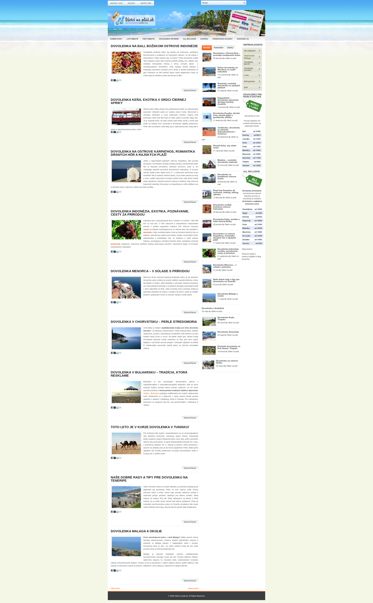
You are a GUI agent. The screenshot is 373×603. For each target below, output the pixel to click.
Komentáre (218, 48)
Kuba (244, 146)
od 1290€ (258, 209)
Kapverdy (246, 220)
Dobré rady (116, 39)
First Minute (149, 39)
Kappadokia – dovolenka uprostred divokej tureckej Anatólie (228, 101)
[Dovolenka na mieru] (252, 71)
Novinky (206, 48)
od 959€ (259, 216)
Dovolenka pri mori (169, 39)
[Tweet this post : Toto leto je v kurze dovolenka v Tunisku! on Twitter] (117, 458)
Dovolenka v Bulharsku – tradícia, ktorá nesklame (149, 373)
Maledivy (246, 150)
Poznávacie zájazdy (223, 39)
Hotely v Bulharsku (151, 393)
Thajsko (245, 161)
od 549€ (259, 243)
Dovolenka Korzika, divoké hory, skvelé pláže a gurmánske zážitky (226, 115)
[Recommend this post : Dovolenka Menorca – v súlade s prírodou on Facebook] (112, 302)
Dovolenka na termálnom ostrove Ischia (227, 176)
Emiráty (245, 135)
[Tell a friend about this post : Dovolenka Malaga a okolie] (120, 571)
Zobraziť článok (190, 90)
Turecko (245, 243)
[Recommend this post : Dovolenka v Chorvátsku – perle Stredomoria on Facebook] (112, 353)
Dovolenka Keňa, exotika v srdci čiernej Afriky (148, 101)
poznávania (115, 244)
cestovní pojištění (249, 256)
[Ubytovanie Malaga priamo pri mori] (252, 59)
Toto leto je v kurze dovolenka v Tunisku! (150, 427)
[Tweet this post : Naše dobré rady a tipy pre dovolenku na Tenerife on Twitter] (117, 512)
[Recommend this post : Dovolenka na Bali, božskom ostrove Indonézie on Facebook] (112, 80)
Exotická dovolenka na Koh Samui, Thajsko (229, 347)
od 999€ (257, 161)
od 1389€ (258, 232)
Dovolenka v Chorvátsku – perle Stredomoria (154, 322)
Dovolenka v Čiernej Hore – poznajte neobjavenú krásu (226, 54)
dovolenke (147, 232)
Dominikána (247, 209)
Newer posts (194, 588)
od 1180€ (257, 146)
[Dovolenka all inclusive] (252, 186)
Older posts (114, 588)
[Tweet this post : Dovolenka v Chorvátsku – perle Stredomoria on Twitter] (117, 353)
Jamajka (246, 139)
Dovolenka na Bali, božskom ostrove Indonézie (154, 46)
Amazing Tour (116, 3)
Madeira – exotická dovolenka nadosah (227, 161)
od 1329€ (257, 165)
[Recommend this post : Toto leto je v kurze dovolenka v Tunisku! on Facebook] (112, 458)
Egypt (244, 213)
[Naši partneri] (252, 83)
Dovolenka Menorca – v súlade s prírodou (150, 271)
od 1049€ (258, 239)
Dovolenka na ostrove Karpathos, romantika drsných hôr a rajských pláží (153, 153)
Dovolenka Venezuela (228, 332)
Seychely (246, 158)
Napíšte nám (145, 3)
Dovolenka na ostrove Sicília (227, 362)
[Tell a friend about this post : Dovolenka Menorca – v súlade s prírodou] (120, 302)
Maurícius (246, 154)
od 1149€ (257, 158)
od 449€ (259, 213)
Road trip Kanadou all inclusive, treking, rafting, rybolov (226, 192)
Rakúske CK (243, 39)
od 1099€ (257, 154)
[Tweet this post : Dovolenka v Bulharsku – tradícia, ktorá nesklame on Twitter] (117, 408)
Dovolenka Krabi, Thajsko (226, 318)
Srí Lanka (246, 235)
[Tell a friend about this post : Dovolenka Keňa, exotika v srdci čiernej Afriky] (120, 132)
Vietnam (245, 165)
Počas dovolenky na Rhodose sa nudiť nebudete (228, 69)
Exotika (204, 39)
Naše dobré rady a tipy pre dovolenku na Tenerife (149, 479)
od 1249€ (258, 224)
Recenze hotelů (248, 253)
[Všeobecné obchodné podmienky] (252, 90)
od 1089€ (258, 220)
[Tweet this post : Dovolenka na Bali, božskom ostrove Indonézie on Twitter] (117, 80)
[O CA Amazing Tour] (252, 77)
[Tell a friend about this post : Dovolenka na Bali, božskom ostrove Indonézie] (120, 80)
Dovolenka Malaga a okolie (136, 531)
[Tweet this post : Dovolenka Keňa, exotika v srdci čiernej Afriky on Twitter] (117, 132)
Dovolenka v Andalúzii (213, 308)
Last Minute (132, 39)
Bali (244, 131)
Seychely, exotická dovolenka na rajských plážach (229, 85)
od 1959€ (258, 228)
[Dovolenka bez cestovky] (252, 65)
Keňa (244, 142)
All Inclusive (189, 39)
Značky (230, 48)
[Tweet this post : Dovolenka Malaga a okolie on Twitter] (117, 571)
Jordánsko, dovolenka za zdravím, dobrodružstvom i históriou (229, 130)
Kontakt (131, 3)
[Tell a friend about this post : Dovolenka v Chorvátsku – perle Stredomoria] (120, 353)
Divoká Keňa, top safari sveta (224, 146)
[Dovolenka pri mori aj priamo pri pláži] (252, 106)
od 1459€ (257, 150)
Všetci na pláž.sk (181, 596)
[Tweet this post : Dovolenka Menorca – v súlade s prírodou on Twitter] (117, 302)
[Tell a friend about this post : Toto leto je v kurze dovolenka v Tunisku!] (120, 458)
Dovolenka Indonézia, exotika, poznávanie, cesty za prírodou (150, 212)
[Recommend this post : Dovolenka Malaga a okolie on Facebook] (112, 571)
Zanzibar (246, 239)
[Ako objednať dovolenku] (252, 53)
